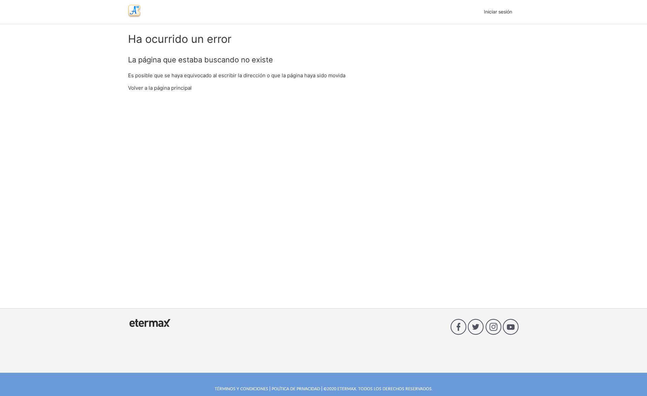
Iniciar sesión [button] (498, 12)
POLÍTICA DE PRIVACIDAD (296, 388)
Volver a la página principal (160, 88)
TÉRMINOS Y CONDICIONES (242, 388)
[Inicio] (134, 15)
